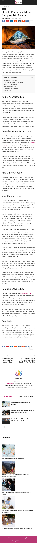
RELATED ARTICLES (10, 396)
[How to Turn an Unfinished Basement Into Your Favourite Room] (6, 421)
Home (3, 6)
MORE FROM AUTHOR (26, 396)
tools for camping (25, 293)
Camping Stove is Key (11, 88)
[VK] (27, 22)
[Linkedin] (11, 22)
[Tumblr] (19, 22)
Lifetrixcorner (6, 18)
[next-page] (5, 427)
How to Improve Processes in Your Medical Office (8, 360)
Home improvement (5, 423)
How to (8, 6)
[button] (3, 2)
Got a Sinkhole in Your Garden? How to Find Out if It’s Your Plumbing (27, 360)
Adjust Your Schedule (10, 80)
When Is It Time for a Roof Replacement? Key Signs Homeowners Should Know (16, 475)
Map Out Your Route (10, 84)
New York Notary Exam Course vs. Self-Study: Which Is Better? (16, 493)
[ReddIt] (15, 22)
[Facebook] (3, 22)
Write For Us (11, 538)
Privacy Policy (26, 538)
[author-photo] (18, 376)
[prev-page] (3, 427)
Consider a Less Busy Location (13, 82)
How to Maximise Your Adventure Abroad (13, 458)
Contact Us (18, 538)
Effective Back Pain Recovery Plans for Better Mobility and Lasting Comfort (17, 511)
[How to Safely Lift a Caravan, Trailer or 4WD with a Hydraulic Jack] (6, 412)
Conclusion (7, 91)
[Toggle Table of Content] (31, 77)
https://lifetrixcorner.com (18, 381)
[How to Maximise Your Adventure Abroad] (6, 404)
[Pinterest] (7, 22)
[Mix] (23, 22)
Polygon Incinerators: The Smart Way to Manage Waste (17, 528)
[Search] (34, 2)
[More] (31, 22)
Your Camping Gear (10, 86)
